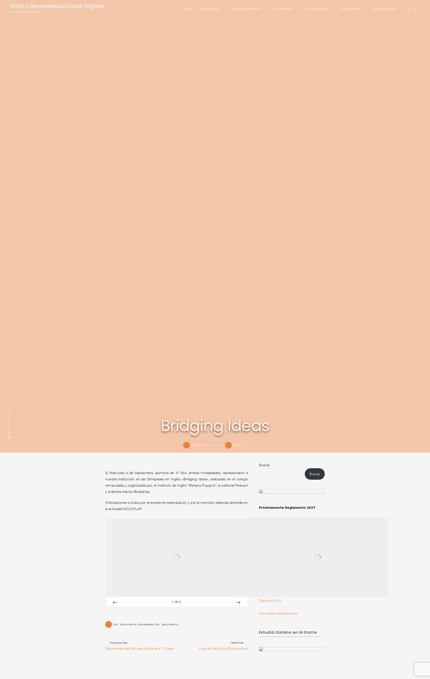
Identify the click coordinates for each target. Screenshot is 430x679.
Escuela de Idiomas (245, 9)
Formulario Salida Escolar (278, 613)
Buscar (264, 465)
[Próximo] (238, 602)
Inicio (187, 9)
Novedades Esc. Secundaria (158, 624)
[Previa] (115, 602)
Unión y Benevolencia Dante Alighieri (56, 6)
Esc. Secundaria (316, 9)
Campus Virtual (384, 9)
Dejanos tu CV (270, 601)
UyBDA (238, 445)
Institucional (209, 9)
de (176, 602)
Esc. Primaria (282, 9)
